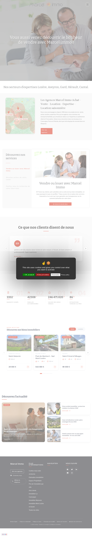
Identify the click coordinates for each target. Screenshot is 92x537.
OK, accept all (29, 274)
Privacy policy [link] (65, 274)
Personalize (55, 274)
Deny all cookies (43, 274)
